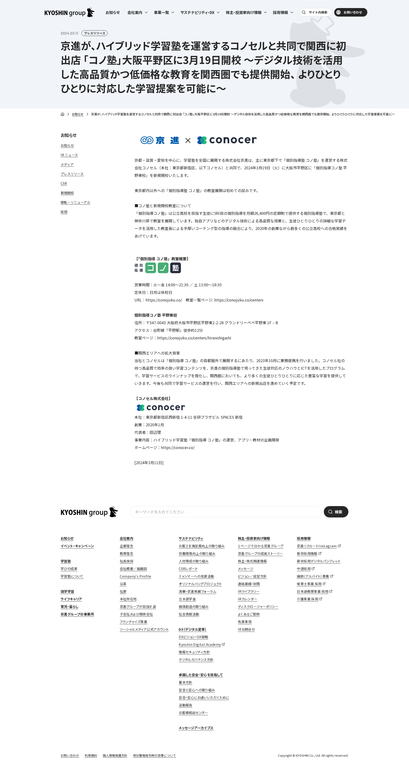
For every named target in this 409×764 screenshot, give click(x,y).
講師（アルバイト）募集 (313, 576)
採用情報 (304, 538)
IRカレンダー (247, 599)
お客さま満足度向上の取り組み (202, 546)
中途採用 (304, 568)
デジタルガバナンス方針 (196, 659)
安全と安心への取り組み (197, 690)
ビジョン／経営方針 (252, 576)
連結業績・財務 (249, 583)
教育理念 (126, 553)
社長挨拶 (126, 561)
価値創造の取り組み (194, 606)
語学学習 (67, 591)
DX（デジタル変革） (193, 629)
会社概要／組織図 (133, 568)
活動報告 (185, 705)
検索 (338, 512)
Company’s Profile (135, 576)
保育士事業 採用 (309, 583)
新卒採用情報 (307, 553)
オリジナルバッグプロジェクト (200, 583)
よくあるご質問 (249, 614)
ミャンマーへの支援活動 (196, 576)
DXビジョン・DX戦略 (193, 636)
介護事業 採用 (307, 599)
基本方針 (185, 682)
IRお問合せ (246, 629)
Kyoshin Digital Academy (200, 644)
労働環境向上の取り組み (197, 553)
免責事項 (245, 621)
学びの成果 (69, 568)
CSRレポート (188, 568)
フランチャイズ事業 (133, 621)
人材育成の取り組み (194, 561)
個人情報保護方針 (115, 755)
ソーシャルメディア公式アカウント (144, 629)
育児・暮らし (69, 606)
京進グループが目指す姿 (138, 606)
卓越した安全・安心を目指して (201, 674)
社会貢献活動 (189, 614)
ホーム (62, 114)
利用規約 (91, 755)
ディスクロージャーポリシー (258, 606)
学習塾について (72, 576)
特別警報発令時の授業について (154, 755)
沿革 (123, 583)
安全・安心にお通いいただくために (204, 697)
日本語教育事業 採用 (312, 591)
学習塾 (66, 561)
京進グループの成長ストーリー (260, 553)
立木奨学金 (187, 599)
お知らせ (113, 12)
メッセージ (245, 568)
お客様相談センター (193, 712)
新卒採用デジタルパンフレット (319, 561)
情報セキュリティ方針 (194, 652)
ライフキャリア (71, 599)
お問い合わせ (353, 12)
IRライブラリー (248, 591)
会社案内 (126, 538)
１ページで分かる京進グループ (261, 546)
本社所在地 (128, 599)
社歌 (123, 591)
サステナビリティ (191, 538)
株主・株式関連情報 (252, 561)
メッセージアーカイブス (196, 727)
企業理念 (126, 546)
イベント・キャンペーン (77, 546)
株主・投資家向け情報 (254, 538)
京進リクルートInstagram (317, 546)
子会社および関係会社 (136, 614)
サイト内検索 (318, 12)
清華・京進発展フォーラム (197, 591)
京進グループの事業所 (77, 614)
